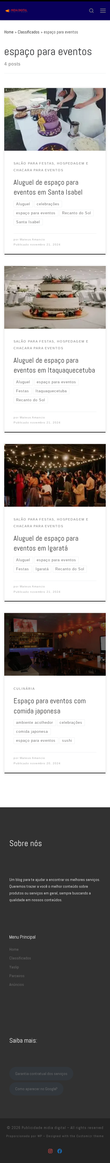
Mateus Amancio (32, 239)
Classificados (28, 32)
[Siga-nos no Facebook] (59, 1151)
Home (9, 32)
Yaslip (14, 967)
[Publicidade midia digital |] (17, 10)
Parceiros (17, 975)
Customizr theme (90, 1136)
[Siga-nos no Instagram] (50, 1151)
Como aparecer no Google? (36, 1088)
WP (40, 1136)
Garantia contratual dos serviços (41, 1073)
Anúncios (16, 984)
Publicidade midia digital (44, 1127)
